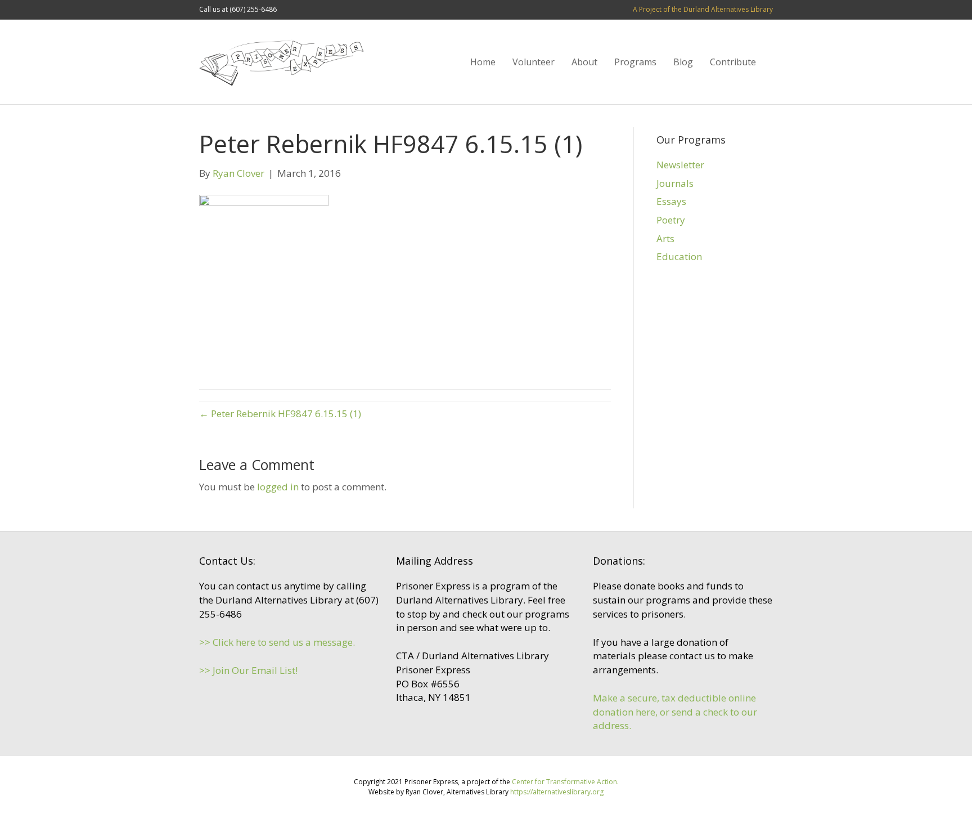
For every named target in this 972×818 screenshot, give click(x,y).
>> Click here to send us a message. (277, 642)
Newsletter (680, 164)
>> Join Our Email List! (248, 670)
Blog (683, 62)
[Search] (768, 62)
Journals (675, 183)
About (584, 62)
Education (679, 256)
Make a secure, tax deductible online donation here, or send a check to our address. (675, 711)
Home (483, 62)
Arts (665, 238)
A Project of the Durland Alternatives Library (703, 9)
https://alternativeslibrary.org (557, 792)
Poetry (670, 219)
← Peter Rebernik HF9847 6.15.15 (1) (280, 413)
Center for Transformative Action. (565, 781)
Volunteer (533, 62)
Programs (635, 62)
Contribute (733, 62)
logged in (278, 486)
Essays (671, 201)
